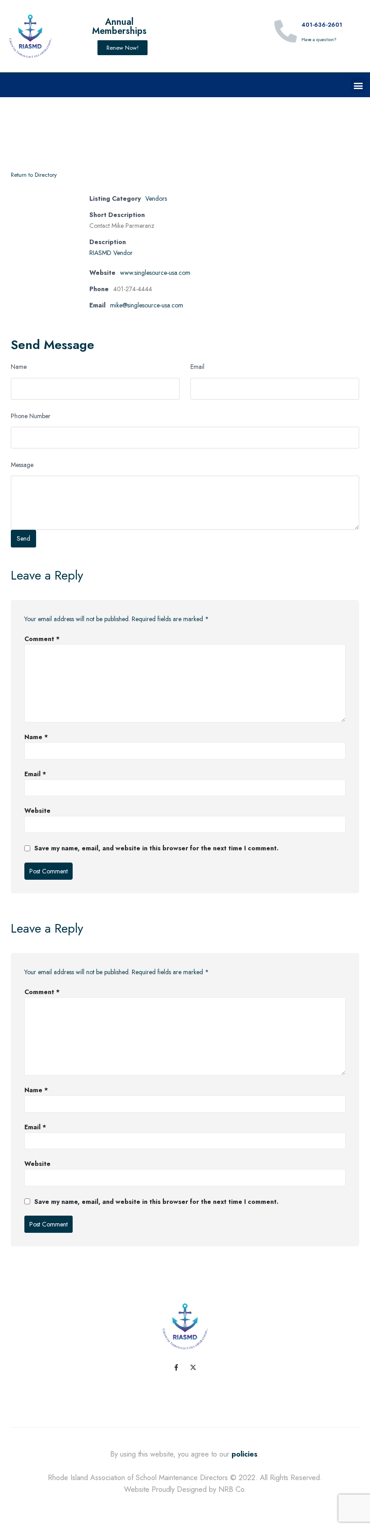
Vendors (156, 198)
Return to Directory (34, 174)
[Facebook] (176, 1367)
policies (244, 1454)
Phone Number (31, 415)
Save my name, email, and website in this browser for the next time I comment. (156, 848)
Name (19, 366)
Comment (42, 638)
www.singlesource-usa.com (155, 272)
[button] (358, 85)
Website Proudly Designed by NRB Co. (185, 1489)
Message (22, 464)
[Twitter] (193, 1367)
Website (37, 810)
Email (197, 366)
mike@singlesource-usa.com (146, 305)
